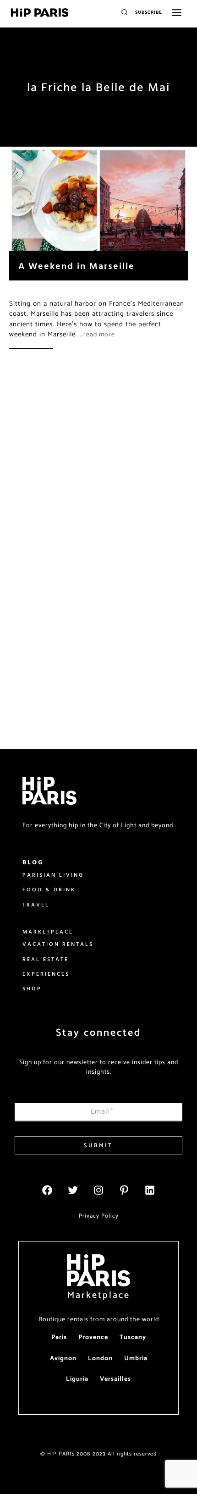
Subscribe (148, 12)
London (100, 1358)
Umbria (136, 1358)
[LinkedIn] (150, 1190)
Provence (93, 1337)
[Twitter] (73, 1190)
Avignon (63, 1358)
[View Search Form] (124, 12)
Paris (59, 1337)
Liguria (77, 1379)
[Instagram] (98, 1190)
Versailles (115, 1379)
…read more (97, 335)
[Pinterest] (124, 1190)
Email (102, 1111)
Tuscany (133, 1337)
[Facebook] (47, 1190)
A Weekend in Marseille (76, 265)
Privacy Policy (99, 1216)
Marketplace (98, 1295)
